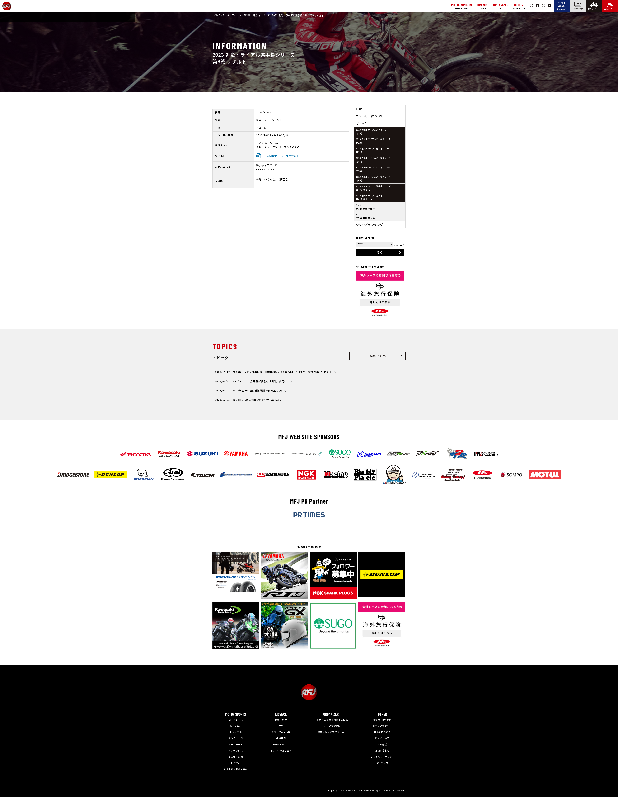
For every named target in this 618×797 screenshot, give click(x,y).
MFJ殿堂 (382, 744)
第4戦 (373, 160)
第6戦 (373, 178)
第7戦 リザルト (373, 188)
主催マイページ (610, 8)
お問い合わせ (382, 750)
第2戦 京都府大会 (365, 216)
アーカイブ (382, 762)
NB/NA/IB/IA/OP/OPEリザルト (280, 155)
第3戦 (373, 150)
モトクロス (236, 725)
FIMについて (382, 738)
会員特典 (281, 738)
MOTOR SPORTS (235, 714)
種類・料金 (281, 719)
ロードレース (236, 719)
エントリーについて (369, 116)
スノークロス (235, 750)
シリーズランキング (369, 225)
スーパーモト (235, 744)
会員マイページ (593, 8)
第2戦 (373, 141)
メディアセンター (382, 725)
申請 (281, 725)
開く (380, 252)
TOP (359, 109)
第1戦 (373, 131)
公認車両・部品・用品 (236, 769)
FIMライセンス (281, 744)
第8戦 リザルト (373, 197)
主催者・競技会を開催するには (331, 719)
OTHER (382, 714)
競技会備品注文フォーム (331, 732)
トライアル (236, 732)
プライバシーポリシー (382, 756)
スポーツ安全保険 (281, 732)
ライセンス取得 (577, 8)
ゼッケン (362, 123)
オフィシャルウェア (281, 750)
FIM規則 (235, 762)
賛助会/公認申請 (382, 719)
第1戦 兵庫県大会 (365, 207)
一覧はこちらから (377, 356)
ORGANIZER (331, 714)
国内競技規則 (561, 8)
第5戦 (373, 169)
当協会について (382, 732)
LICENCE (281, 714)
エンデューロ (235, 738)
